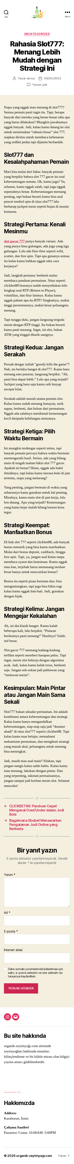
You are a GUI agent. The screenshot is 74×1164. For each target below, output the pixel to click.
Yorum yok (39, 85)
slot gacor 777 (14, 241)
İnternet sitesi (13, 950)
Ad (7, 913)
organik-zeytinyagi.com (34, 1156)
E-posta (11, 931)
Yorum (9, 875)
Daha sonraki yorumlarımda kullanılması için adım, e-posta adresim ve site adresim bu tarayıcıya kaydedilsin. (35, 972)
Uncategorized (37, 34)
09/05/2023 (52, 78)
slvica (31, 78)
